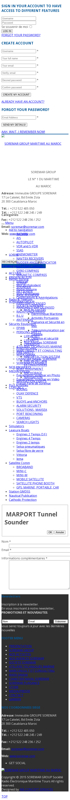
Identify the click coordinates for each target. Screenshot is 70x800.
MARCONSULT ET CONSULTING (39, 351)
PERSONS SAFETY (28, 332)
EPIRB (20, 328)
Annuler (60, 532)
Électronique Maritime (46, 314)
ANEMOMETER (27, 254)
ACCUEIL (15, 273)
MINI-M (21, 475)
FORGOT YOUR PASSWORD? (21, 35)
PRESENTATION (20, 646)
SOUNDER (23, 287)
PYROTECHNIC (26, 348)
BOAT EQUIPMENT (29, 369)
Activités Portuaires (45, 318)
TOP (4, 796)
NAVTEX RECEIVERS (30, 258)
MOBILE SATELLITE (30, 479)
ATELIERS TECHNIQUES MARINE (39, 347)
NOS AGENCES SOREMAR (26, 658)
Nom (6, 541)
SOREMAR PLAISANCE (24, 683)
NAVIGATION (33, 377)
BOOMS (21, 389)
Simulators (16, 426)
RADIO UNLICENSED (30, 312)
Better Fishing (19, 279)
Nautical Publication (23, 496)
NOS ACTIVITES (20, 654)
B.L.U (20, 316)
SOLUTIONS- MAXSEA (31, 410)
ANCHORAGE (33, 373)
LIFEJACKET (32, 336)
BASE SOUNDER (27, 295)
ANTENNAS (24, 320)
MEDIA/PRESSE (19, 371)
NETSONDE (24, 291)
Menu (9, 223)
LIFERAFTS (31, 340)
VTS (19, 397)
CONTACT (16, 695)
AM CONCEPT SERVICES (36, 789)
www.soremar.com (22, 756)
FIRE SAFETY (25, 352)
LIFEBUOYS (32, 344)
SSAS (19, 250)
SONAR (21, 283)
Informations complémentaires (24, 558)
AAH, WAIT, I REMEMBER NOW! (23, 132)
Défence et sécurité (44, 338)
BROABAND (24, 467)
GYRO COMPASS (27, 271)
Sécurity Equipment (22, 324)
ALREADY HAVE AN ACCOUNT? (22, 102)
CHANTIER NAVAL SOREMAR (29, 679)
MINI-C (21, 471)
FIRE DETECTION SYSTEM (42, 357)
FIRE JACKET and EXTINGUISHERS (35, 363)
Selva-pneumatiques (30, 447)
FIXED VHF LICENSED (31, 303)
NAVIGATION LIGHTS (31, 381)
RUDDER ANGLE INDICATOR (36, 263)
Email (6, 550)
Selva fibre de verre (29, 451)
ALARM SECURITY (28, 406)
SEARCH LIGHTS (27, 422)
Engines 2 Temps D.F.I (31, 434)
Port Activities (18, 385)
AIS (18, 238)
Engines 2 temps (28, 442)
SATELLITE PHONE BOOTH (35, 483)
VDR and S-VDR (27, 246)
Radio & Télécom (20, 299)
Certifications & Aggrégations (37, 297)
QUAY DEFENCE (27, 393)
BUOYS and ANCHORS (31, 402)
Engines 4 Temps (28, 438)
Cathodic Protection (23, 500)
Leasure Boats (19, 430)
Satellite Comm (19, 463)
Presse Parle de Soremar (33, 383)
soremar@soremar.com (27, 227)
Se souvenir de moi (14, 27)
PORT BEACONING (29, 414)
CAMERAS (23, 418)
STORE (13, 687)
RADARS (22, 234)
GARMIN (15, 699)
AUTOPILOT (25, 242)
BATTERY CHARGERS (31, 267)
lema (19, 459)
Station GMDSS (19, 491)
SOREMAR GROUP (21, 650)
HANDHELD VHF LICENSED (35, 308)
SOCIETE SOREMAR (22, 662)
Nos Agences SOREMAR (40, 342)
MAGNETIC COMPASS (31, 275)
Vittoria (21, 455)
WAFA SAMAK (18, 675)
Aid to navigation (21, 230)
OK (50, 532)
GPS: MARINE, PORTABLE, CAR (37, 487)
